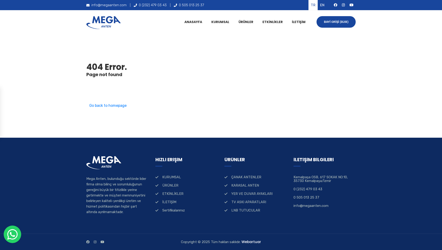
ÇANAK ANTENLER (246, 177)
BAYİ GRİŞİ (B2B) (336, 22)
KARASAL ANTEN (245, 185)
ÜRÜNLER (245, 22)
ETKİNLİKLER (272, 22)
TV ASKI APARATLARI (248, 202)
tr (313, 5)
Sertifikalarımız (173, 210)
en (322, 5)
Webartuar (251, 241)
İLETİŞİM (298, 22)
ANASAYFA (193, 22)
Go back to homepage (108, 105)
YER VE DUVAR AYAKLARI (252, 194)
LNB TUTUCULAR (245, 210)
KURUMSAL (220, 22)
